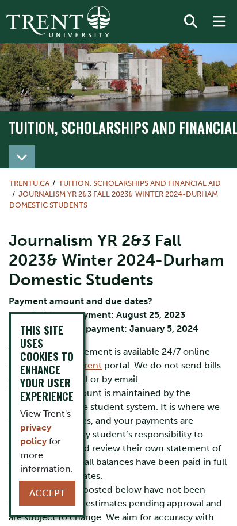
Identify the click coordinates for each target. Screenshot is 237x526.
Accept (47, 492)
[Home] (58, 21)
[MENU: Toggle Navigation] (219, 22)
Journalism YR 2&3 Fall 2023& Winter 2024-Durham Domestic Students (113, 199)
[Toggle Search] (190, 22)
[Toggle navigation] (22, 156)
